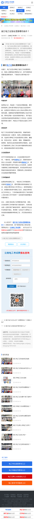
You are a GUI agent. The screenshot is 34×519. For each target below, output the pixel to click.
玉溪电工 (28, 7)
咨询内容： (9, 278)
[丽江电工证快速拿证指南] (6, 361)
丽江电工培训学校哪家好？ (22, 387)
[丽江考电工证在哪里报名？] (6, 408)
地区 (4, 7)
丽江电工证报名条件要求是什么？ (16, 326)
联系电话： (7, 265)
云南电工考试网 (8, 26)
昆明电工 (12, 7)
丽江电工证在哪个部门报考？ (22, 397)
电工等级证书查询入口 (17, 470)
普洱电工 (28, 10)
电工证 (9, 65)
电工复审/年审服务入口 (17, 483)
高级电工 (24, 162)
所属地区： (8, 270)
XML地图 (24, 503)
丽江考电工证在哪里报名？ (22, 406)
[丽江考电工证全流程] (6, 380)
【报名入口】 (25, 510)
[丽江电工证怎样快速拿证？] (6, 446)
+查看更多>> (4, 17)
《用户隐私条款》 (22, 286)
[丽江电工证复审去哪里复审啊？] (6, 418)
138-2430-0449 (17, 503)
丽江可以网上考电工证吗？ (22, 425)
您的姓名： (7, 260)
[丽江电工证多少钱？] (6, 437)
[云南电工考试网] (8, 3)
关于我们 (6, 495)
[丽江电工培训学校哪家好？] (6, 389)
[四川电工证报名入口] (17, 22)
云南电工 (16, 26)
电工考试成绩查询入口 (17, 464)
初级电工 (17, 160)
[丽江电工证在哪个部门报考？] (6, 399)
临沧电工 (4, 14)
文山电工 (12, 14)
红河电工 (20, 14)
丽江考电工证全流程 (19, 378)
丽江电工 (20, 10)
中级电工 (9, 184)
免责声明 (26, 495)
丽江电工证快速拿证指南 (21, 359)
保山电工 (12, 10)
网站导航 (13, 496)
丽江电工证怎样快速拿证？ (22, 444)
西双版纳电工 (28, 14)
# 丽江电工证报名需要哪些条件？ (12, 238)
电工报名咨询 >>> (19, 38)
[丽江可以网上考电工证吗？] (6, 427)
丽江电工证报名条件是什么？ (22, 368)
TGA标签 (19, 496)
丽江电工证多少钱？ (19, 435)
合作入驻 (25, 496)
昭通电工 (4, 10)
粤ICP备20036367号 (25, 501)
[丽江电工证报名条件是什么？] (6, 370)
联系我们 (13, 495)
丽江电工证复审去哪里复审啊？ (22, 417)
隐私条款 (19, 495)
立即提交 (11, 286)
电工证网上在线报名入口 (17, 476)
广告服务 (6, 496)
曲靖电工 (20, 7)
